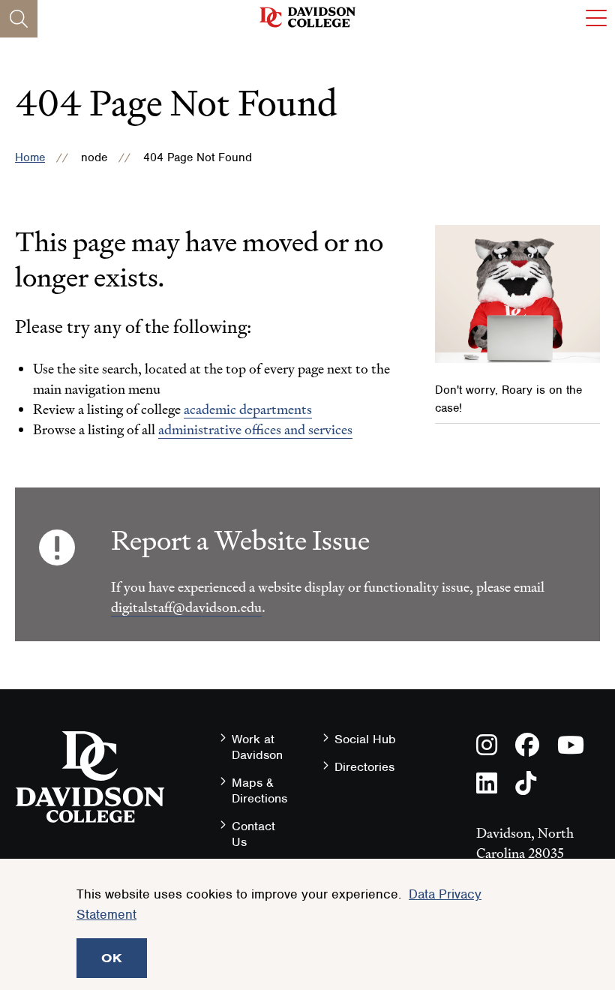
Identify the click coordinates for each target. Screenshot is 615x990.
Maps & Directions (259, 790)
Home (30, 157)
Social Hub (365, 739)
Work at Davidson (257, 747)
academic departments (248, 409)
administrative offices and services (255, 429)
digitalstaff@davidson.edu (186, 607)
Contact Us (253, 834)
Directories (364, 767)
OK (111, 957)
